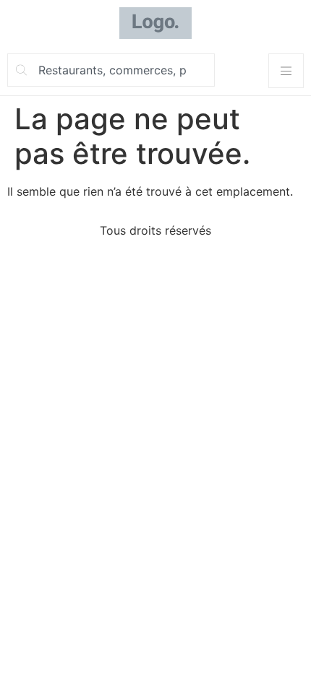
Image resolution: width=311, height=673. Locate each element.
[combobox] (111, 70)
